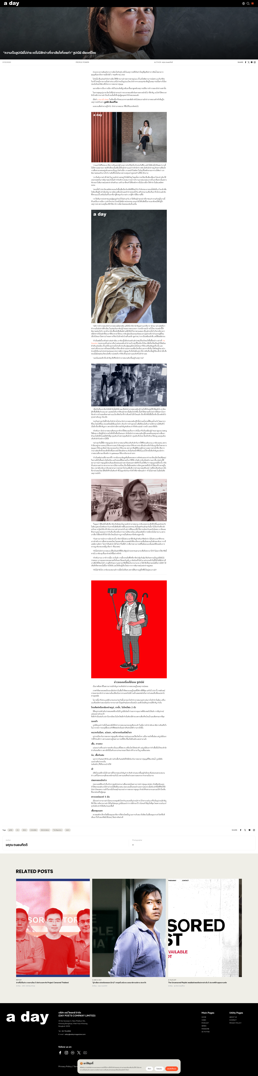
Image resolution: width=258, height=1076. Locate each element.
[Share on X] (245, 830)
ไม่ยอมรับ (159, 1069)
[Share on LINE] (249, 830)
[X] (79, 1052)
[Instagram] (66, 1052)
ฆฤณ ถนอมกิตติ (167, 62)
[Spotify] (72, 1052)
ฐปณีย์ (10, 830)
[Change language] (243, 3)
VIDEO (204, 1020)
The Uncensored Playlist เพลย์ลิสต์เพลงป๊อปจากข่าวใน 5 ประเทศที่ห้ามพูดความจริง (197, 983)
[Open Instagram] (254, 830)
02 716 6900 (66, 1031)
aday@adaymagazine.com (75, 1034)
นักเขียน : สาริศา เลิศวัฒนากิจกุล (25, 986)
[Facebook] (60, 1052)
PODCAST (205, 1023)
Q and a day (97, 980)
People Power (82, 62)
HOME (204, 1017)
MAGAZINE (205, 1029)
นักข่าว (24, 830)
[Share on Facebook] (240, 830)
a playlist (172, 980)
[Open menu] (252, 3)
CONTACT (233, 1020)
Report (19, 980)
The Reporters (57, 830)
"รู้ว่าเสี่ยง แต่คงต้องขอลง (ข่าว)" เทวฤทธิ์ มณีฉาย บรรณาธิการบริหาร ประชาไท (119, 983)
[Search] (248, 3)
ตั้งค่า (127, 1070)
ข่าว (17, 830)
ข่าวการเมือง (34, 830)
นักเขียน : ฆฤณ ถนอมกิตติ (99, 986)
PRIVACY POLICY (235, 1023)
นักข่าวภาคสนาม (45, 830)
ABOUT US (233, 1017)
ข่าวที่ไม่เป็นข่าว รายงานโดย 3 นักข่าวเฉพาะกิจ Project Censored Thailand (42, 983)
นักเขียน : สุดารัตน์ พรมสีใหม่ (176, 986)
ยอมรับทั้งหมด (171, 1069)
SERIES (204, 1026)
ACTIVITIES (206, 1032)
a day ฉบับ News (103, 99)
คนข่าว (67, 830)
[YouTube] (85, 1052)
